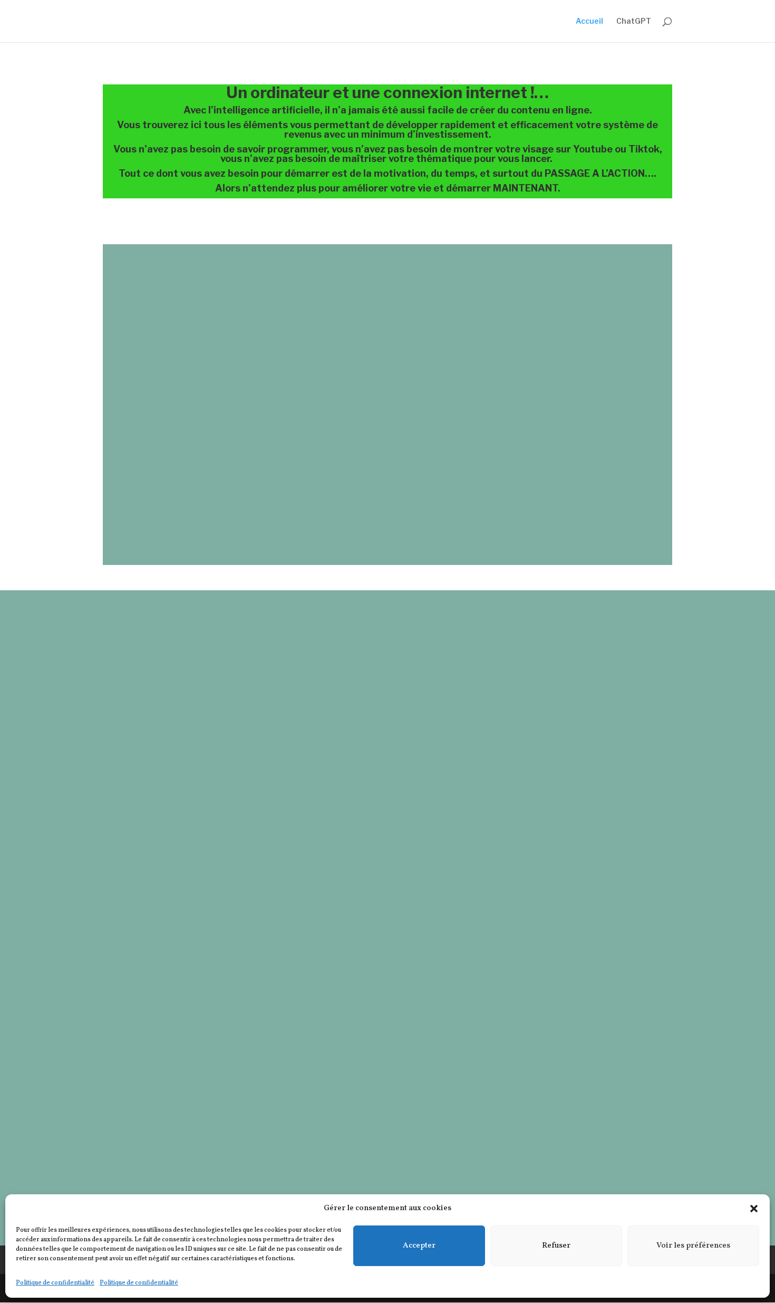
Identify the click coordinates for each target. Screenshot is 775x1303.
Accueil (589, 21)
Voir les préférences (693, 1245)
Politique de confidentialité (55, 1283)
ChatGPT (633, 21)
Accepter (419, 1245)
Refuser (556, 1245)
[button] (754, 1208)
